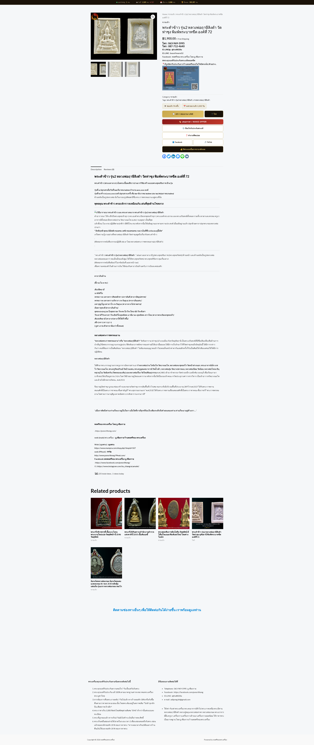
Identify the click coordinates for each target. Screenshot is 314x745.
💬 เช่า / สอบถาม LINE (182, 114)
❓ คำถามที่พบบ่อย (193, 135)
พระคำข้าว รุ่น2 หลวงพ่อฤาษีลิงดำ (180, 100)
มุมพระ (111, 444)
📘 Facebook (177, 142)
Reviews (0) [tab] (109, 169)
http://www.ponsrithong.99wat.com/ (109, 455)
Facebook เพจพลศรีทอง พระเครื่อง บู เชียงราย (114, 459)
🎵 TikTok (208, 142)
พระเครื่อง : (125, 437)
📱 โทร (214, 114)
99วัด (109, 452)
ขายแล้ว (171, 14)
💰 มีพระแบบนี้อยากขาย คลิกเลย (192, 149)
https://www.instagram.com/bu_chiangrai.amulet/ (118, 466)
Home (164, 14)
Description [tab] (96, 169)
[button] (153, 17)
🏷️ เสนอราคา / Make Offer (193, 122)
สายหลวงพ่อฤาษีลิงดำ (201, 100)
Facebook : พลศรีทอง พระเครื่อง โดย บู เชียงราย (182, 57)
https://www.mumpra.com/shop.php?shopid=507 (115, 448)
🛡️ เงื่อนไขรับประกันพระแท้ (192, 128)
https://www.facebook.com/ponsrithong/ (112, 462)
